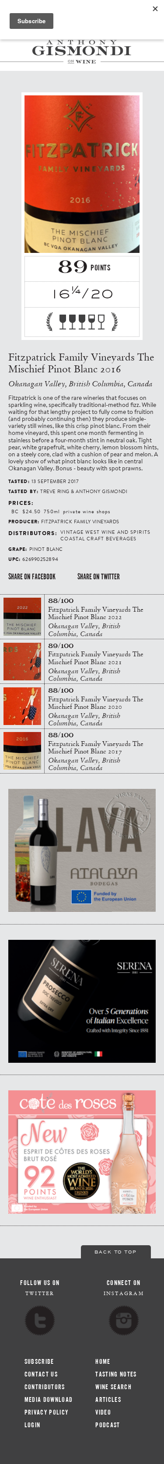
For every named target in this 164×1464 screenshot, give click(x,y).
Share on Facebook (32, 576)
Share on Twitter (98, 576)
